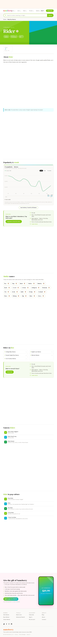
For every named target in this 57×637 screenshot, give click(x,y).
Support (28, 634)
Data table (8, 199)
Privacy (16, 634)
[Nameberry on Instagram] (11, 624)
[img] (28, 183)
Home (4, 19)
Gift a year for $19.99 (11, 599)
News (24, 10)
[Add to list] (17, 31)
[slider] (48, 195)
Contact (44, 619)
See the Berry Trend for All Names (28, 207)
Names (12, 10)
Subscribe (49, 10)
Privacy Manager (22, 634)
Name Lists (19, 614)
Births (45, 170)
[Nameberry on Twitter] (4, 624)
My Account (32, 619)
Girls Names (6, 614)
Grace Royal (7, 27)
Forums (31, 10)
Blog (43, 614)
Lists (18, 10)
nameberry (8, 629)
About (43, 617)
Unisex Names (6, 619)
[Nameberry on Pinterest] (9, 624)
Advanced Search (20, 617)
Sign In (42, 10)
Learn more (35, 224)
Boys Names (6, 617)
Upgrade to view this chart (13, 221)
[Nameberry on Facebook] (6, 624)
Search (50, 15)
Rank (41, 170)
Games (37, 10)
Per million (49, 170)
